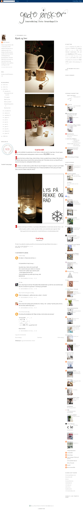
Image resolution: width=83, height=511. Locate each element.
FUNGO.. (75, 390)
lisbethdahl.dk (68, 483)
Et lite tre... (75, 263)
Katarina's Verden (71, 344)
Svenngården (70, 164)
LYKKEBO (70, 453)
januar (6, 133)
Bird (20, 282)
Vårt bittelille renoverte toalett (77, 175)
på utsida (73, 57)
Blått (74, 246)
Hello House (70, 441)
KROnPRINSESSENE (72, 308)
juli (5, 120)
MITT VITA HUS (71, 95)
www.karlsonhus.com (70, 491)
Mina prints (75, 117)
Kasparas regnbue (71, 173)
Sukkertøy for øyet (71, 262)
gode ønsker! (70, 433)
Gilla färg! (75, 149)
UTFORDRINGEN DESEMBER (71, 412)
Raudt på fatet (7, 108)
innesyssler (75, 434)
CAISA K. (69, 104)
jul (21, 247)
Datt (20, 301)
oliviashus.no (68, 485)
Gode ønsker (6, 42)
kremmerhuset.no (69, 481)
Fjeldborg (69, 226)
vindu (66, 63)
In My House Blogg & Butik (73, 125)
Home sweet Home (76, 319)
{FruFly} (69, 182)
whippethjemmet (71, 450)
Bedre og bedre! (7, 101)
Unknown (21, 255)
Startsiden (39, 337)
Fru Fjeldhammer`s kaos (73, 397)
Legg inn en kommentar (20, 334)
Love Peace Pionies (71, 371)
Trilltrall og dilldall (71, 415)
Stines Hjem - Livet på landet (72, 289)
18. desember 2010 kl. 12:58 (28, 289)
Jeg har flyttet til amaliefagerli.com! (76, 167)
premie (77, 55)
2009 (4, 136)
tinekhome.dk (68, 489)
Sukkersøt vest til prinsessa (76, 346)
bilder (78, 46)
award (66, 46)
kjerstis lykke (70, 353)
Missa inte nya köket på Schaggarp (72, 136)
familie (73, 48)
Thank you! (75, 336)
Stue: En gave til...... (76, 219)
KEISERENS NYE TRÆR (73, 244)
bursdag (67, 48)
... (67, 317)
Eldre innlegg (61, 337)
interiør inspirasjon (70, 52)
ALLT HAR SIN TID (77, 106)
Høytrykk (69, 209)
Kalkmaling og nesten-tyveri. (76, 228)
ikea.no (67, 479)
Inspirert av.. (76, 443)
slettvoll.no (67, 487)
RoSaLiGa (69, 388)
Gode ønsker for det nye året (8, 94)
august (6, 117)
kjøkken (25, 247)
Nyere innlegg (18, 337)
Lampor (75, 126)
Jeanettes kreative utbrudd (73, 326)
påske (80, 57)
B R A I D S (76, 281)
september (7, 115)
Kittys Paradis (70, 463)
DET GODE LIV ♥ (71, 299)
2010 (4, 89)
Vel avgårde (6, 97)
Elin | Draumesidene (23, 311)
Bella (68, 196)
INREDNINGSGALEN (72, 148)
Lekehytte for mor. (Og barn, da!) (76, 329)
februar (6, 131)
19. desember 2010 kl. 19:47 (28, 308)
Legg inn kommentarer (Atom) (28, 340)
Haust (68, 187)
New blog (75, 425)
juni (6, 122)
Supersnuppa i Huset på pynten (73, 457)
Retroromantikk (71, 467)
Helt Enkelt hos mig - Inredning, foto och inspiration (72, 115)
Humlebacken (70, 134)
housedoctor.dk (68, 477)
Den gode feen (70, 271)
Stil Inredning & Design (73, 157)
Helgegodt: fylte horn (77, 381)
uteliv (70, 62)
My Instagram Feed (71, 407)
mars (6, 129)
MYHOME (70, 200)
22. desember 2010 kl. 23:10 (28, 331)
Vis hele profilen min (6, 67)
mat (68, 55)
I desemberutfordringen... (77, 311)
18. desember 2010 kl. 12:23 (28, 278)
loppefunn (80, 54)
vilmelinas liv (70, 362)
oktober (6, 113)
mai (5, 124)
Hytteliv (75, 210)
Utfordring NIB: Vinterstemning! (77, 372)
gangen (80, 48)
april (6, 126)
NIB (68, 410)
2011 (4, 87)
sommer (69, 59)
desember (7, 91)
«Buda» (69, 197)
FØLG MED (76, 254)
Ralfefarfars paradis (72, 218)
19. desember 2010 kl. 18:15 (28, 297)
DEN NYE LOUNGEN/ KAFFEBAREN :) (76, 203)
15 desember (76, 300)
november (7, 110)
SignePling (69, 335)
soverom (75, 59)
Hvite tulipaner (71, 424)
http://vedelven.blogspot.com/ (25, 292)
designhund (70, 406)
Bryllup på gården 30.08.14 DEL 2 (76, 293)
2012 (4, 84)
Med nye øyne (76, 416)
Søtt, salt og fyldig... (76, 399)
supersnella (70, 379)
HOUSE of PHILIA (72, 139)
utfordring (77, 62)
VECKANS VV (76, 97)
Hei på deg (75, 272)
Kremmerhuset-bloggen (73, 253)
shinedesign (70, 455)
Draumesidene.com (71, 235)
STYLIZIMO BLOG (72, 461)
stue (80, 59)
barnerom (72, 46)
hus (77, 50)
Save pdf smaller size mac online (72, 184)
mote (72, 56)
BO (68, 280)
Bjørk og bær (7, 99)
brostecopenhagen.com (70, 475)
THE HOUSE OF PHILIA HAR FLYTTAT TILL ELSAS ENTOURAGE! (76, 143)
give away (71, 50)
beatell (68, 465)
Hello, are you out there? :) (76, 237)
